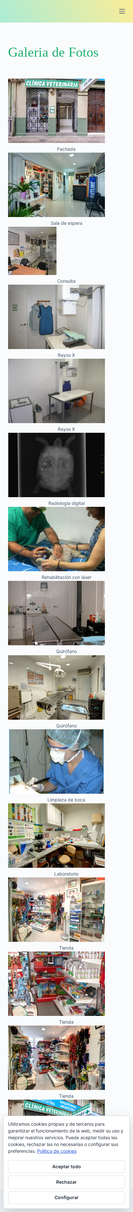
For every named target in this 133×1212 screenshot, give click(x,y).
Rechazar (66, 1182)
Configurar (67, 1197)
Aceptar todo (66, 1166)
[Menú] (122, 11)
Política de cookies (57, 1151)
